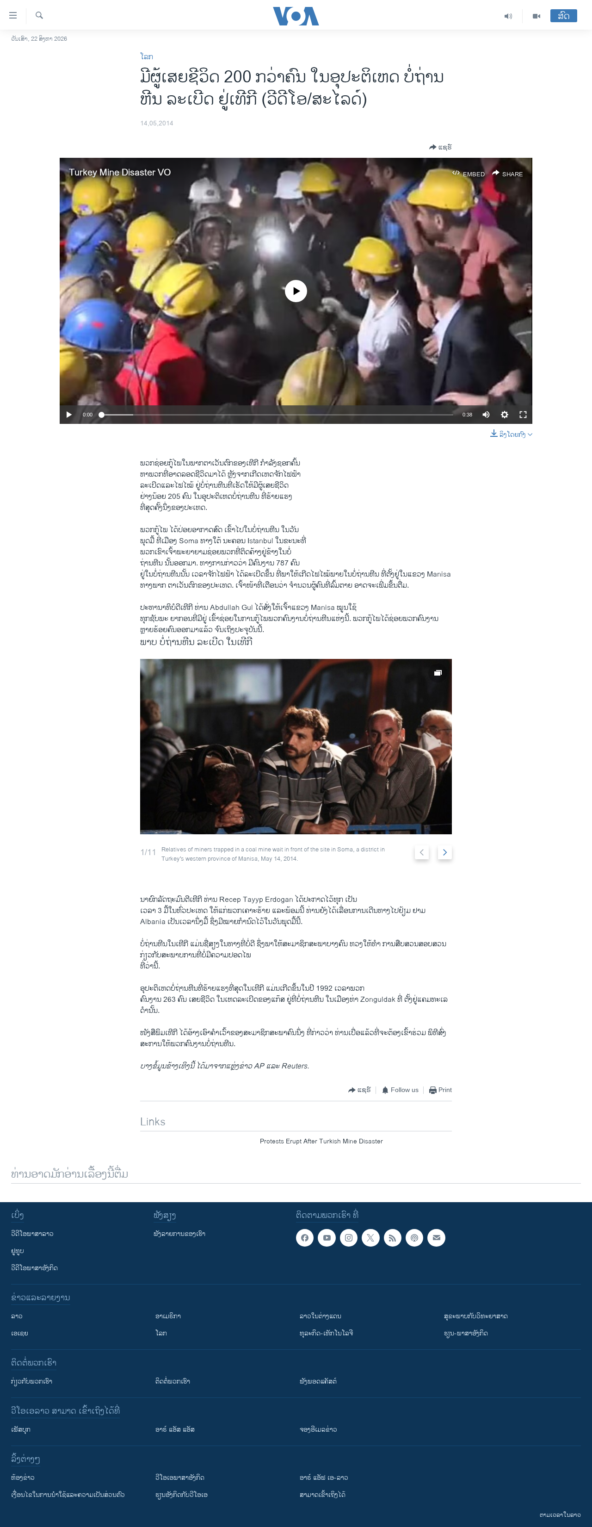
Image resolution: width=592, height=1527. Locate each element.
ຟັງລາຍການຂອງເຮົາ (179, 1234)
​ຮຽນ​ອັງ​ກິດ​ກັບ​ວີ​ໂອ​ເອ (181, 1495)
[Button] (440, 147)
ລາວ (17, 1316)
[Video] (536, 16)
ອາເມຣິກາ (168, 1316)
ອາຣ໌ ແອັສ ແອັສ (175, 1429)
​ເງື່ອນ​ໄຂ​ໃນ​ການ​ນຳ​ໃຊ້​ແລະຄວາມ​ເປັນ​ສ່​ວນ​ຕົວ (68, 1495)
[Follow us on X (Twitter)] (370, 1238)
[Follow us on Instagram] (349, 1238)
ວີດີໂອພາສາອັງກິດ (34, 1268)
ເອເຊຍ (19, 1333)
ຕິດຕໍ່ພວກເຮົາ (172, 1381)
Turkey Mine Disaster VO (120, 172)
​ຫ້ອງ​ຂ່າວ (23, 1478)
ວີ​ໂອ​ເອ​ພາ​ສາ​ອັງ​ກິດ (179, 1478)
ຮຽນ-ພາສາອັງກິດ (466, 1333)
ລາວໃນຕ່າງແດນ (320, 1316)
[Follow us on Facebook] (305, 1238)
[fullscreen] (523, 414)
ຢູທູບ (17, 1251)
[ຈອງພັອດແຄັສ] (436, 1238)
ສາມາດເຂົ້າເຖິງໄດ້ (322, 1495)
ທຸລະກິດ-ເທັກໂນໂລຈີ (326, 1333)
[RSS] (392, 1238)
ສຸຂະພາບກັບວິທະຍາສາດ (476, 1316)
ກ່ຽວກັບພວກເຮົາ (31, 1381)
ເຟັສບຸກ (21, 1429)
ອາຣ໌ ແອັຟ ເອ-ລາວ (324, 1478)
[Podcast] (414, 1238)
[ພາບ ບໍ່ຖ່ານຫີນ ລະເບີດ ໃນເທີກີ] (296, 746)
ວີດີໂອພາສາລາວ (32, 1234)
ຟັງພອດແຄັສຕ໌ (318, 1381)
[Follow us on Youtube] (326, 1238)
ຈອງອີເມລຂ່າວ (318, 1429)
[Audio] (508, 16)
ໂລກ (146, 57)
